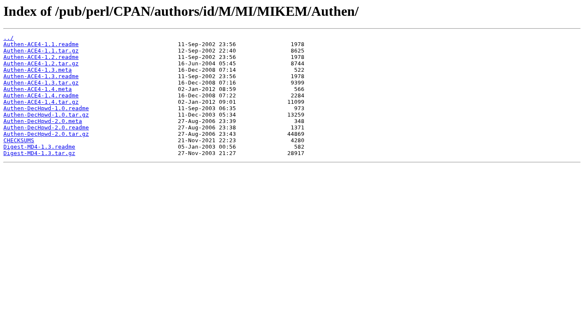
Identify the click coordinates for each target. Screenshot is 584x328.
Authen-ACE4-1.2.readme (41, 57)
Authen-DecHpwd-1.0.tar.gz (46, 114)
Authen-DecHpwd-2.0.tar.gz (46, 134)
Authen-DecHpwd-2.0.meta (42, 121)
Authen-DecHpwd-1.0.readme (46, 108)
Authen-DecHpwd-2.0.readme (46, 127)
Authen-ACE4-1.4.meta (37, 89)
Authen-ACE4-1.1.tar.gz (41, 50)
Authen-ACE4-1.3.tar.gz (41, 82)
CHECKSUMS (18, 140)
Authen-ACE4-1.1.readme (41, 44)
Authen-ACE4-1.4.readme (41, 95)
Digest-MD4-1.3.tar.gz (39, 153)
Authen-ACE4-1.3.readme (41, 76)
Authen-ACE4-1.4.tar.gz (41, 102)
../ (8, 38)
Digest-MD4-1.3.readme (39, 147)
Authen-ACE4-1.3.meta (37, 70)
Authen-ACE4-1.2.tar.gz (41, 63)
